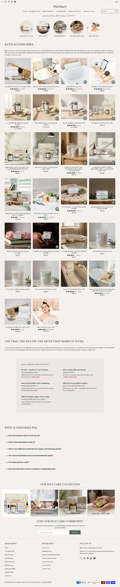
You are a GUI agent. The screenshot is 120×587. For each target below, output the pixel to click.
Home (6, 548)
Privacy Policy (46, 565)
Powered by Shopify (33, 582)
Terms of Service (47, 562)
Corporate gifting (46, 582)
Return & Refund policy (49, 558)
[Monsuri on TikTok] (12, 2)
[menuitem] (25, 11)
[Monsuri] (60, 7)
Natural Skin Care (101, 503)
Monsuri (12, 582)
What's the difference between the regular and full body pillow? (34, 449)
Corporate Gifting (10, 569)
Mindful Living (9, 565)
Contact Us (8, 576)
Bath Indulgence (44, 503)
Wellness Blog (9, 572)
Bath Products (9, 555)
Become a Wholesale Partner (51, 555)
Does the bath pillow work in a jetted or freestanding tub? (32, 469)
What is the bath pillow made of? (21, 442)
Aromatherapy (72, 503)
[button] (35, 11)
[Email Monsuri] (2, 2)
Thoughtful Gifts (16, 503)
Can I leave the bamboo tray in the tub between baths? (30, 456)
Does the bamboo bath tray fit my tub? (24, 436)
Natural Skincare (10, 562)
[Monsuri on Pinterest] (9, 2)
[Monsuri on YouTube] (15, 2)
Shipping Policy (47, 551)
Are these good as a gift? (18, 462)
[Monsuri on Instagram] (5, 2)
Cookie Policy (46, 569)
